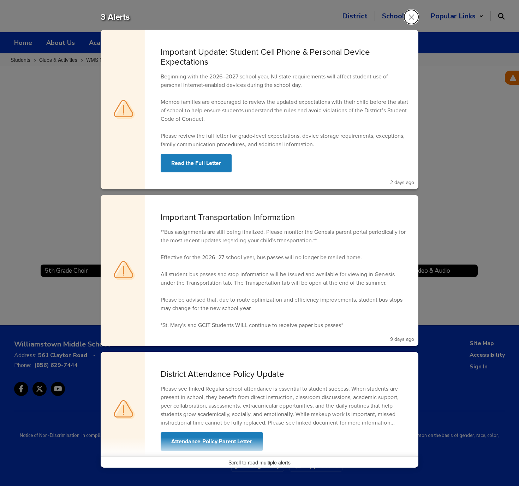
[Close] (411, 17)
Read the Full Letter (196, 163)
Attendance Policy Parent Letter (211, 441)
